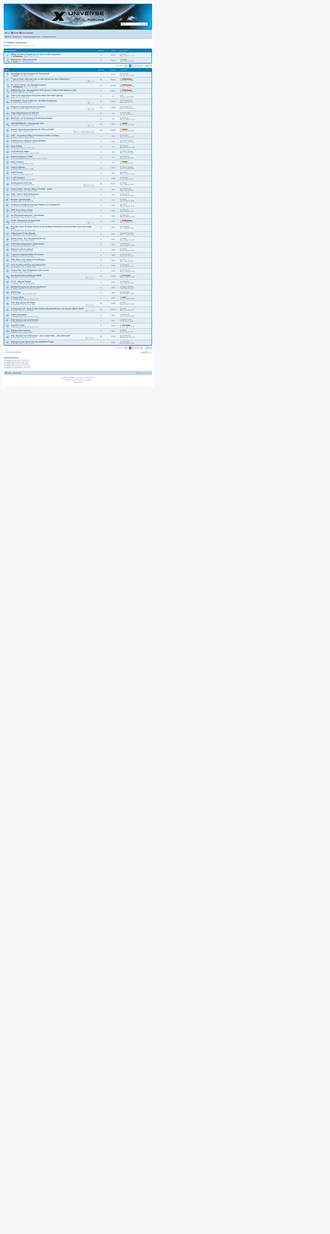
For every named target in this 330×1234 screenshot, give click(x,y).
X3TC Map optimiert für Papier (23, 303)
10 (82, 132)
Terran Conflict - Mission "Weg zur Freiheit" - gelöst (31, 189)
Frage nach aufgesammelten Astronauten (27, 254)
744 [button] (147, 66)
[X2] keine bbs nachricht (20, 330)
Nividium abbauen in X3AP (21, 157)
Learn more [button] (83, 1229)
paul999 (88, 380)
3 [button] (135, 66)
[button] (126, 65)
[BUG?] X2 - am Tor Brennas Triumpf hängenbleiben (31, 118)
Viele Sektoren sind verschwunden (25, 320)
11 (84, 132)
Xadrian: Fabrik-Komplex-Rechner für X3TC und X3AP (32, 129)
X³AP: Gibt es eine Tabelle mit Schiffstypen (28, 260)
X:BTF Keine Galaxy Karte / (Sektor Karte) (27, 244)
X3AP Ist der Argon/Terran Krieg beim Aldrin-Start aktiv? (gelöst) (37, 95)
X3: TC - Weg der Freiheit (21, 282)
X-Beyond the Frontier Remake (23, 233)
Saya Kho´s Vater (17, 325)
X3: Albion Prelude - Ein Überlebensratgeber (28, 85)
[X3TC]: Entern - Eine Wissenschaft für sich (28, 239)
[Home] (77, 16)
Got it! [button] (315, 1229)
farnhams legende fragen (21, 199)
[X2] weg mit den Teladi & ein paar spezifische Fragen (32, 342)
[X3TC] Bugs (16, 292)
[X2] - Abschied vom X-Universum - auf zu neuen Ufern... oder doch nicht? (40, 336)
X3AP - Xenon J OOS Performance (24, 194)
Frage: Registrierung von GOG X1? (25, 113)
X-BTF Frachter (17, 172)
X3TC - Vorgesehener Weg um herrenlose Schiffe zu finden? (35, 136)
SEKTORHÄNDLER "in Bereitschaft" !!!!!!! (27, 123)
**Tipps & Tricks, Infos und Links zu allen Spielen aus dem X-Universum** (40, 79)
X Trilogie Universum (15, 42)
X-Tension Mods (17, 297)
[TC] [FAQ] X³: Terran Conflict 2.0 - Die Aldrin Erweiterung (34, 101)
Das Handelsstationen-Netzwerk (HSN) (26, 275)
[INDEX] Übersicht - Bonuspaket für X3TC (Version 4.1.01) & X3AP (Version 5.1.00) (43, 90)
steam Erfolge (16, 146)
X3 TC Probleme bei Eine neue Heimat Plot (28, 265)
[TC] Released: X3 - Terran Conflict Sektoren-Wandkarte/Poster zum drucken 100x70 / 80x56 (47, 309)
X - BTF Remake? (18, 178)
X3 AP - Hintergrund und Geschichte (25, 221)
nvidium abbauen (18, 167)
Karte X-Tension (17, 162)
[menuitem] (7, 32)
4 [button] (138, 66)
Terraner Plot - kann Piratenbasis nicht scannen (30, 270)
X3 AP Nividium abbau (20, 151)
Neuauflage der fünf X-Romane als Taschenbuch (30, 74)
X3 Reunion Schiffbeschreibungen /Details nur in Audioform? (35, 205)
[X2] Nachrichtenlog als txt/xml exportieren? (28, 287)
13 (90, 132)
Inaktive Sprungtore (19, 315)
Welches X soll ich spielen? (22, 249)
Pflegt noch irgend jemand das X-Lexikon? (28, 107)
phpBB (71, 377)
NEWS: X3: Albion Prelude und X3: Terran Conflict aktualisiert (35, 54)
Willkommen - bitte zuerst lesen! (24, 60)
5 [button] (141, 66)
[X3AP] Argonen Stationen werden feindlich (28, 141)
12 (87, 132)
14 (93, 132)
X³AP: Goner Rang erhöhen (22, 210)
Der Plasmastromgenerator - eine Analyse (27, 215)
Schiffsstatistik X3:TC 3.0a (21, 183)
